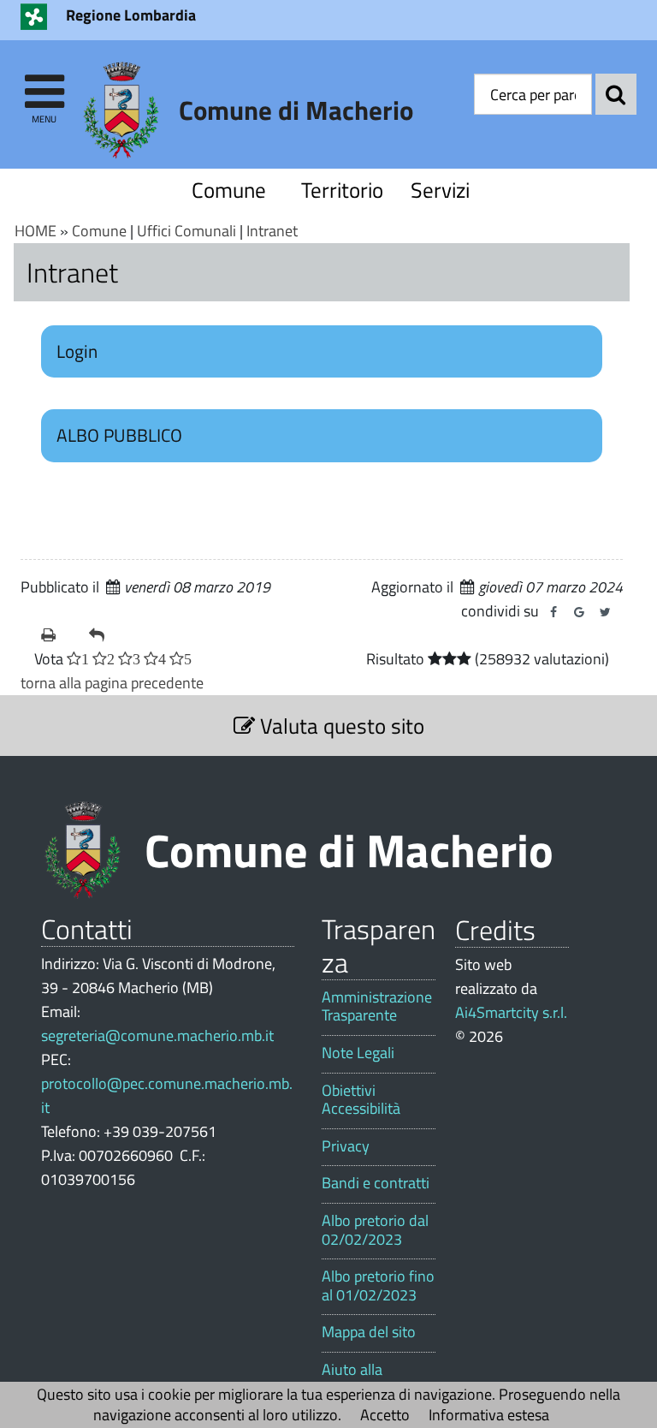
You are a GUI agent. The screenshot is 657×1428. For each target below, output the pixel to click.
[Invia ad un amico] (106, 635)
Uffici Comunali (186, 230)
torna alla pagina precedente (112, 682)
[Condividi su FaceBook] (553, 612)
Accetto (385, 1414)
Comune (229, 189)
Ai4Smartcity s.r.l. (511, 1012)
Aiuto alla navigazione (361, 1378)
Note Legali (358, 1053)
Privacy (346, 1146)
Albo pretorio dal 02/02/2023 (375, 1229)
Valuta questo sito (339, 725)
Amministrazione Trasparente (377, 1006)
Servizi (440, 189)
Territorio (338, 189)
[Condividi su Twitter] (604, 612)
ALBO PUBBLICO (119, 435)
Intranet (272, 230)
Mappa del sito (369, 1332)
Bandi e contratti (375, 1183)
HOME (35, 230)
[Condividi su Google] (579, 612)
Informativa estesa (489, 1414)
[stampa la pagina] (58, 635)
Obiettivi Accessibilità (361, 1099)
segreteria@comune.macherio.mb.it (157, 1035)
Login (77, 351)
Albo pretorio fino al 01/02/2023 (378, 1285)
